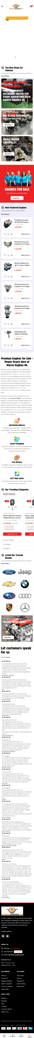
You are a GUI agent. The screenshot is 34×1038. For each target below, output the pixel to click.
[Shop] (4, 1035)
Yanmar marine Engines (19, 410)
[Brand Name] (9, 572)
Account (12, 1036)
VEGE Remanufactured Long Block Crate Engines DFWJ (22, 286)
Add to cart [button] (25, 234)
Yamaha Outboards (8, 513)
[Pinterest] (3, 936)
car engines (14, 374)
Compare (8, 234)
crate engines (22, 374)
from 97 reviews (5, 657)
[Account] (12, 1035)
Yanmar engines (16, 398)
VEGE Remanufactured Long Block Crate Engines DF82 (22, 244)
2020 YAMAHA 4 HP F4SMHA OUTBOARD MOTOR (20, 334)
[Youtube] (7, 936)
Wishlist (21, 1036)
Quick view (11, 234)
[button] (27, 493)
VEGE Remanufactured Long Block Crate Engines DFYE (22, 308)
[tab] (17, 494)
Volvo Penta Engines (13, 390)
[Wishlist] (21, 1035)
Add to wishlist (5, 234)
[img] (17, 661)
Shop (4, 1036)
